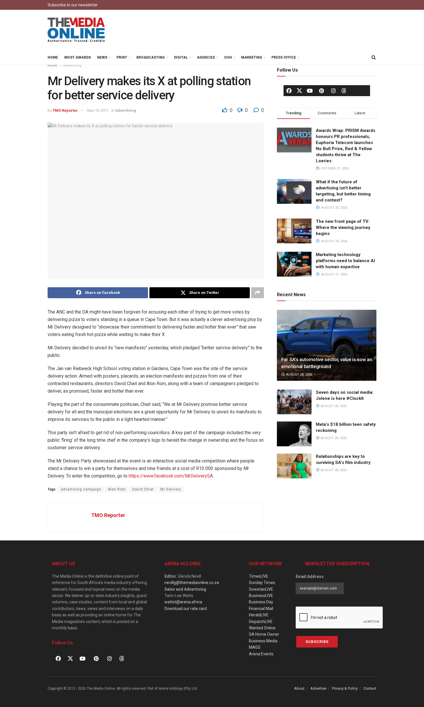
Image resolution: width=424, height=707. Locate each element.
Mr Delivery (170, 489)
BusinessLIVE (261, 595)
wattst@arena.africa (183, 602)
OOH (228, 57)
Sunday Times (262, 582)
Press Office (283, 57)
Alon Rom (117, 489)
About (299, 688)
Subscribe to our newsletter (73, 5)
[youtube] (310, 91)
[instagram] (333, 91)
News (102, 57)
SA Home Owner (264, 634)
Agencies (206, 57)
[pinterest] (322, 91)
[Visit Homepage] (76, 30)
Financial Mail (261, 608)
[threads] (344, 90)
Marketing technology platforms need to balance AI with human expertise (345, 260)
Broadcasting (150, 57)
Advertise (318, 688)
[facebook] (289, 91)
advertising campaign (81, 489)
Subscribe (317, 641)
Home (53, 57)
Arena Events (261, 654)
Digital (181, 57)
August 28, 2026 (298, 374)
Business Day (261, 602)
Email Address (310, 576)
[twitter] (299, 90)
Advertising (72, 65)
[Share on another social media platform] (257, 292)
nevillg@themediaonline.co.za (191, 582)
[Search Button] (373, 57)
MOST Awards (77, 57)
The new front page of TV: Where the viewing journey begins (343, 227)
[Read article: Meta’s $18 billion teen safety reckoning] (294, 433)
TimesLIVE (258, 576)
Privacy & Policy (345, 688)
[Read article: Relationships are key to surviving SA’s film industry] (294, 466)
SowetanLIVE (261, 589)
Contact (369, 688)
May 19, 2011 (98, 110)
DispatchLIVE (261, 621)
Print (122, 57)
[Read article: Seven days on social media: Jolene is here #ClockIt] (294, 401)
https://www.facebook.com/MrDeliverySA (171, 476)
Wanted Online (262, 628)
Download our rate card (185, 608)
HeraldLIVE (259, 615)
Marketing (251, 57)
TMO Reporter (65, 110)
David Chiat (143, 489)
